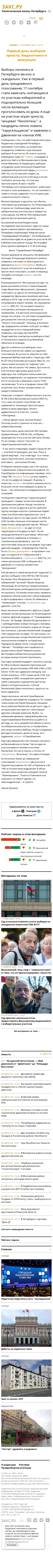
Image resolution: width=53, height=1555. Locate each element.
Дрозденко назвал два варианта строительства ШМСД (22, 1075)
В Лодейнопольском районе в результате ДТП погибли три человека (26, 1187)
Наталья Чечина (21, 476)
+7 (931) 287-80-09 (10, 1509)
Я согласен (11, 1545)
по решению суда (36, 602)
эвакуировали (22, 761)
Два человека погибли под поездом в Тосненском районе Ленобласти (25, 1134)
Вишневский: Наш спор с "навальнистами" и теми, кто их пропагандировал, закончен (26, 971)
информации (8, 754)
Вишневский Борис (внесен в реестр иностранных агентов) (34, 852)
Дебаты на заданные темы (16, 1348)
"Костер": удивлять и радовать (19, 1449)
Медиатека (7, 1406)
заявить (28, 274)
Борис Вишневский (11, 527)
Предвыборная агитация (16, 1467)
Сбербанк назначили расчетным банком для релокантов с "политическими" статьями (22, 1166)
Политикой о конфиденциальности (20, 1540)
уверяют (18, 736)
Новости (6, 1054)
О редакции (8, 1464)
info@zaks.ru (27, 1509)
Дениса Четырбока (24, 264)
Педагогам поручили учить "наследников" (26, 1298)
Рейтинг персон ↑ (26, 1240)
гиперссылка (17, 1483)
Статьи (13, 45)
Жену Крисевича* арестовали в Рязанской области (20, 1211)
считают (16, 483)
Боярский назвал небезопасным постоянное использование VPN (24, 1099)
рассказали (42, 170)
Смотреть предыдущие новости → (26, 1229)
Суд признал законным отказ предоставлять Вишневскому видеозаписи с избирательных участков (26, 1021)
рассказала (31, 558)
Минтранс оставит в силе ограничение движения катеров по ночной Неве (24, 1112)
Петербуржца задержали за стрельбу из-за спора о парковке (25, 1124)
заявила (5, 306)
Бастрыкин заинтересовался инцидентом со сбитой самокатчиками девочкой (26, 1086)
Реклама (24, 1464)
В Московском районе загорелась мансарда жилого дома (22, 1177)
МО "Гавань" (27, 156)
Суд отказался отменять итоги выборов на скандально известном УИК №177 (25, 923)
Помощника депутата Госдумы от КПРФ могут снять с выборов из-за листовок (26, 1199)
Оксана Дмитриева (18, 551)
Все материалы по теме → (27, 1031)
